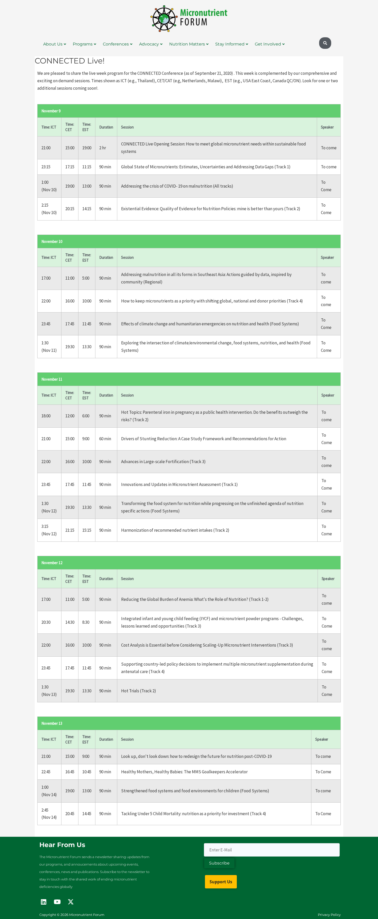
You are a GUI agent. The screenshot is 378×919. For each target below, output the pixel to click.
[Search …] (325, 43)
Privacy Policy (329, 915)
